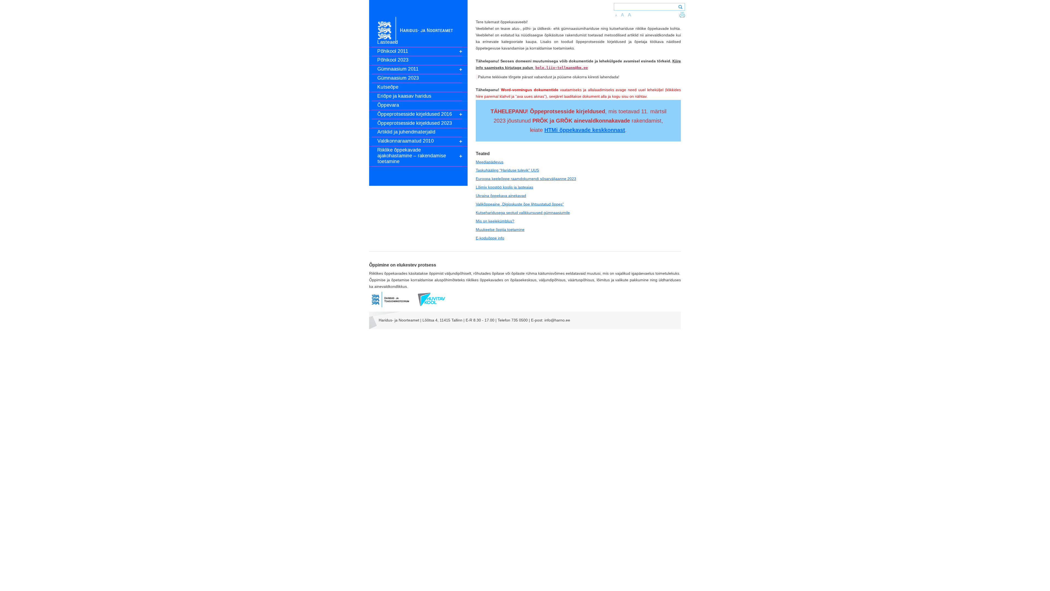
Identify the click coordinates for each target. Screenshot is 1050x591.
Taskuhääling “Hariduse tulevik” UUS (507, 170)
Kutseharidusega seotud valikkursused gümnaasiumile (523, 212)
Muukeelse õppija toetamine (500, 229)
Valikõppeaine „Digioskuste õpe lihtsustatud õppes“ (520, 204)
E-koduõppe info (490, 238)
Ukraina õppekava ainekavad (501, 195)
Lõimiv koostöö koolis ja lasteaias (504, 187)
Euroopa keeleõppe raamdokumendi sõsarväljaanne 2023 (526, 178)
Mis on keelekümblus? (495, 221)
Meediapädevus (489, 162)
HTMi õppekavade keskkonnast (584, 130)
